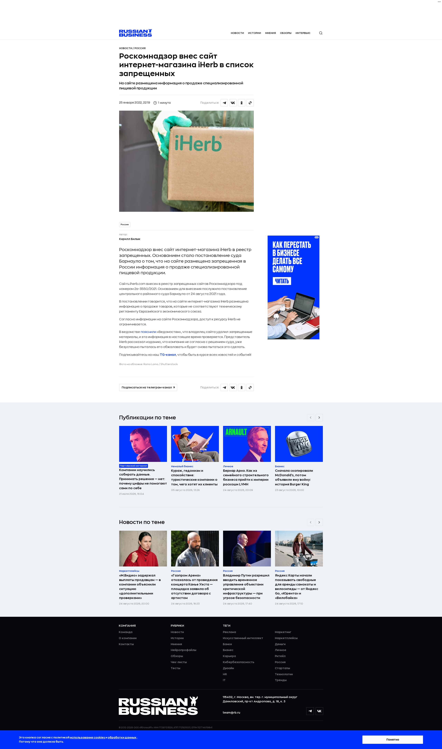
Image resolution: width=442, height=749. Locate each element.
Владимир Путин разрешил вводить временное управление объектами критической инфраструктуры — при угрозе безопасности (246, 586)
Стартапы (282, 668)
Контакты (126, 644)
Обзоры (285, 33)
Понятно (392, 739)
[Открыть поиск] (321, 33)
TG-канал (168, 354)
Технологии (284, 674)
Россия (140, 48)
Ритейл (280, 656)
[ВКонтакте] (319, 711)
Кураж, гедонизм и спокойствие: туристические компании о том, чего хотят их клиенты (194, 477)
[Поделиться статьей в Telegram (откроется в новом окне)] (224, 102)
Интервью (303, 33)
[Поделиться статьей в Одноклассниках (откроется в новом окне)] (241, 102)
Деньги (280, 644)
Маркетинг (283, 632)
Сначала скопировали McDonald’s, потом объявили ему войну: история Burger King (294, 477)
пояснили (148, 331)
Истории (254, 33)
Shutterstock (169, 364)
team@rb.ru (231, 712)
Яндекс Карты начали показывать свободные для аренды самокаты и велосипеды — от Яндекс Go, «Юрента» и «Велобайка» (296, 586)
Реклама (229, 632)
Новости (237, 33)
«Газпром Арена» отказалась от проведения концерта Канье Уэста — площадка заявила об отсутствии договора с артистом (194, 586)
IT (224, 680)
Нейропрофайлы (183, 650)
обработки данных (122, 737)
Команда (125, 632)
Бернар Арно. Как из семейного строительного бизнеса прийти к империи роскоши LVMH (246, 477)
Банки (227, 644)
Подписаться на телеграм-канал (147, 387)
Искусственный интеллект (243, 638)
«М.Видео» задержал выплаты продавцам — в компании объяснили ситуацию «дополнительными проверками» (140, 586)
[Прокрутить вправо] (319, 417)
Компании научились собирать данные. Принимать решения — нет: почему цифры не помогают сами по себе (143, 479)
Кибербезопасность (238, 662)
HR (225, 674)
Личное (280, 650)
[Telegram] (310, 711)
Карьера (229, 656)
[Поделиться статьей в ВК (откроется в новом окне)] (233, 102)
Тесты (175, 668)
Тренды (281, 680)
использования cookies (87, 737)
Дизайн (228, 668)
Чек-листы (179, 662)
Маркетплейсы (286, 638)
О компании (128, 638)
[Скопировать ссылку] (250, 102)
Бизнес (228, 650)
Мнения (270, 33)
